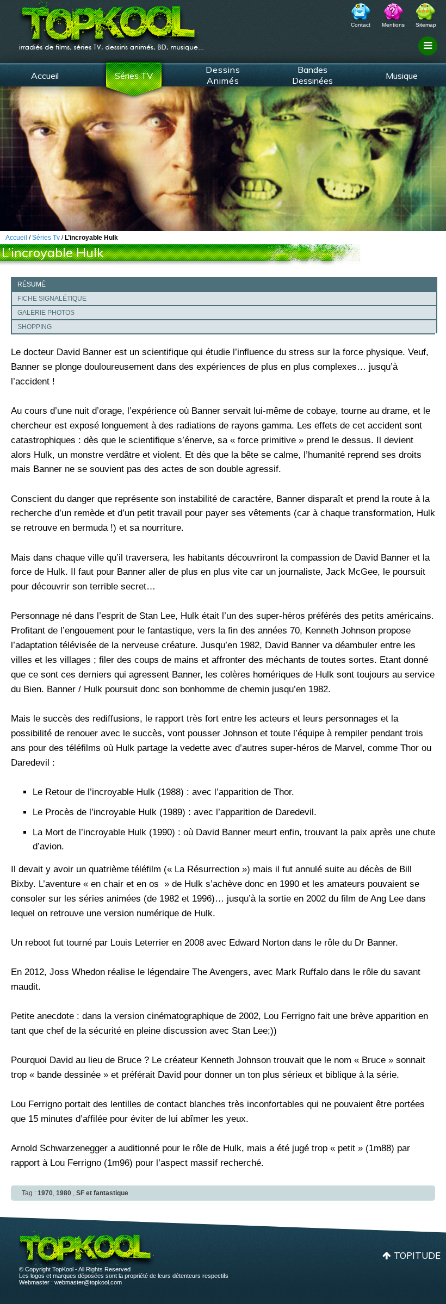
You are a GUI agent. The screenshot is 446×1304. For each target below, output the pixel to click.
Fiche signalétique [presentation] (51, 298)
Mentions (393, 25)
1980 (63, 1193)
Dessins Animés (223, 75)
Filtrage (429, 56)
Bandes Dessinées (312, 75)
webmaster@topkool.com (88, 1282)
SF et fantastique (102, 1193)
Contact (360, 25)
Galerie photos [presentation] (46, 312)
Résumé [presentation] (31, 284)
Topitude (417, 1255)
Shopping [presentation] (34, 327)
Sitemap (426, 25)
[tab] (224, 284)
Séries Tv (46, 237)
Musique (402, 75)
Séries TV (134, 75)
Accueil (45, 75)
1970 (45, 1193)
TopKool (111, 22)
